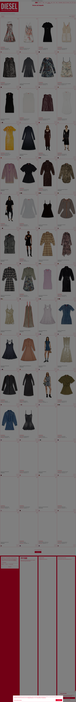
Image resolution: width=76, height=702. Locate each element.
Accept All (58, 700)
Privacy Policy (39, 697)
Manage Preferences (31, 697)
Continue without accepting (18, 700)
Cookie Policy (44, 697)
